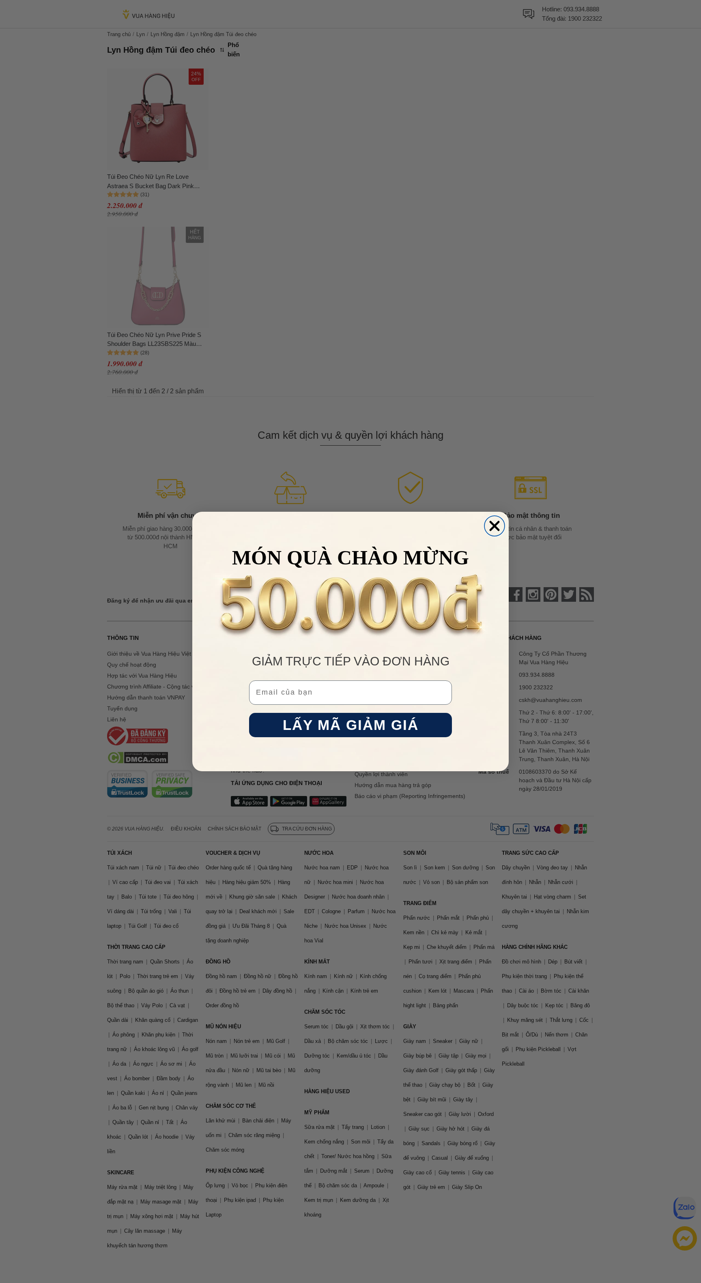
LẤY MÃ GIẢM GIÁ (351, 725)
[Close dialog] (494, 526)
